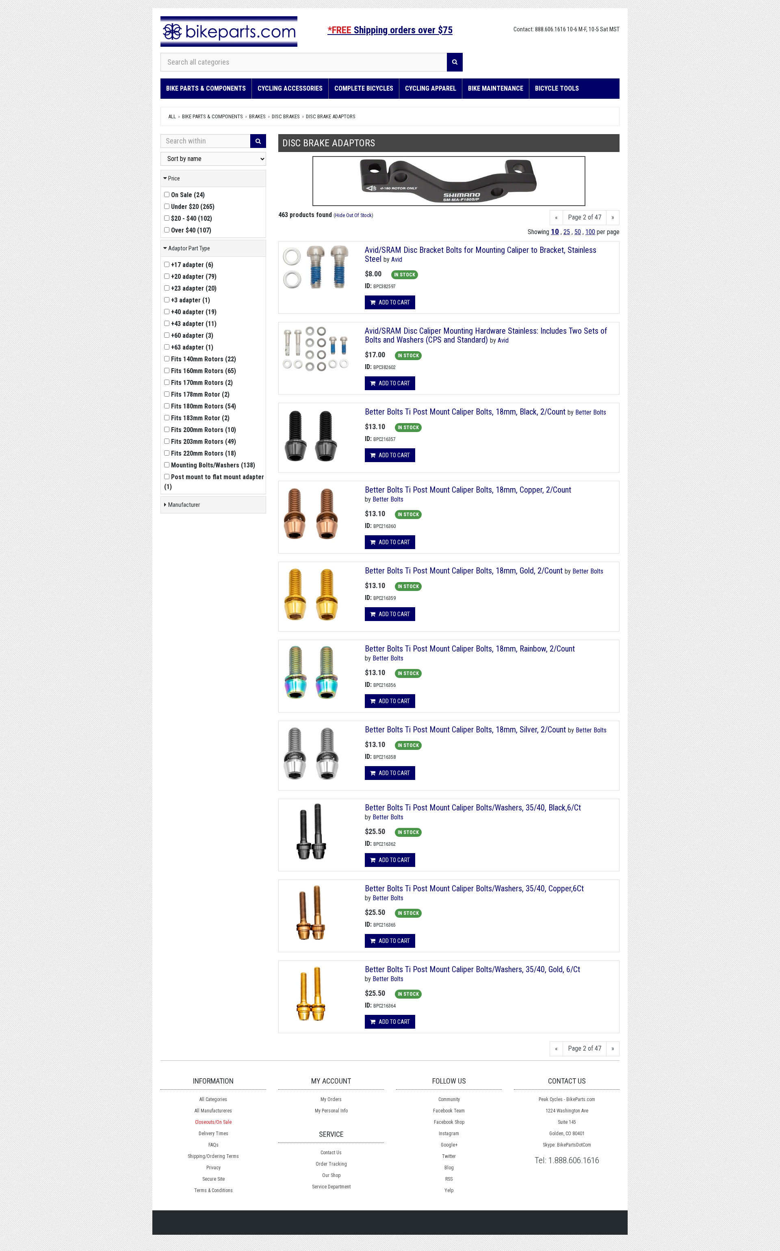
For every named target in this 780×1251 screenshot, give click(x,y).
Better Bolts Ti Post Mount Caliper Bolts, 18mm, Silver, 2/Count (465, 729)
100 (590, 232)
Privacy (213, 1168)
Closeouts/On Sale (213, 1122)
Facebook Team (449, 1111)
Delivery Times (213, 1133)
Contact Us (331, 1152)
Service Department (331, 1187)
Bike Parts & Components (206, 88)
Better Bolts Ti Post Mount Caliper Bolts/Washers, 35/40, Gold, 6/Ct (472, 969)
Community (449, 1099)
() (188, 195)
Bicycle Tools (557, 88)
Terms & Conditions (213, 1190)
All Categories (213, 1099)
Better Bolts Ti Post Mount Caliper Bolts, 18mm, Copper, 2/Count (468, 490)
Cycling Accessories (290, 88)
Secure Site (213, 1179)
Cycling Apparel (430, 88)
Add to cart (393, 302)
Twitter (449, 1156)
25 (566, 232)
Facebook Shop (449, 1122)
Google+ (449, 1145)
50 (577, 232)
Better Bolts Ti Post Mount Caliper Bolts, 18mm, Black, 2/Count (465, 412)
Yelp (448, 1190)
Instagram (449, 1133)
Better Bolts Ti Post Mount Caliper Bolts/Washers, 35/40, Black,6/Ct (473, 807)
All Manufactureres (213, 1111)
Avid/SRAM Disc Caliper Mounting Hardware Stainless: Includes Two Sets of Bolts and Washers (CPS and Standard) (486, 335)
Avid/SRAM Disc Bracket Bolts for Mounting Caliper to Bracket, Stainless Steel (480, 254)
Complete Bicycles (363, 88)
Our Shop (331, 1175)
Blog (449, 1168)
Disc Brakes (286, 116)
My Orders (331, 1099)
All (172, 116)
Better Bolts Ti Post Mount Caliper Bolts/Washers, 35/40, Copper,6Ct (474, 888)
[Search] (455, 62)
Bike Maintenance (495, 88)
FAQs (213, 1145)
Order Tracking (331, 1164)
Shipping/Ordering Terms (213, 1156)
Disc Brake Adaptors (330, 116)
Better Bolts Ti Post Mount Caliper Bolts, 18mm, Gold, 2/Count (464, 571)
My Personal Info (331, 1111)
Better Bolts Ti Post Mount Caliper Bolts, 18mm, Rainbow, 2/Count (470, 649)
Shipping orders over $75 (390, 30)
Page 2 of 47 (584, 217)
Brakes (257, 116)
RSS (449, 1179)
